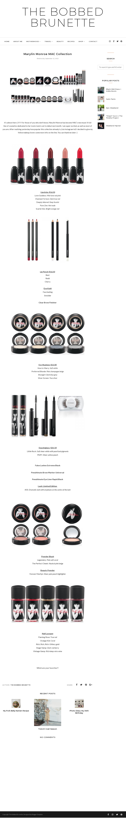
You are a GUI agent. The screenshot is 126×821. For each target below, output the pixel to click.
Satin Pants (111, 99)
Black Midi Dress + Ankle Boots (113, 90)
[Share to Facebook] (77, 685)
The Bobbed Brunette (63, 17)
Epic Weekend (112, 108)
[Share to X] (81, 685)
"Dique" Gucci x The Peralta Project (114, 117)
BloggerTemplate (37, 814)
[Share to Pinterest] (86, 685)
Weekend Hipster (113, 126)
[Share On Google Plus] (91, 685)
